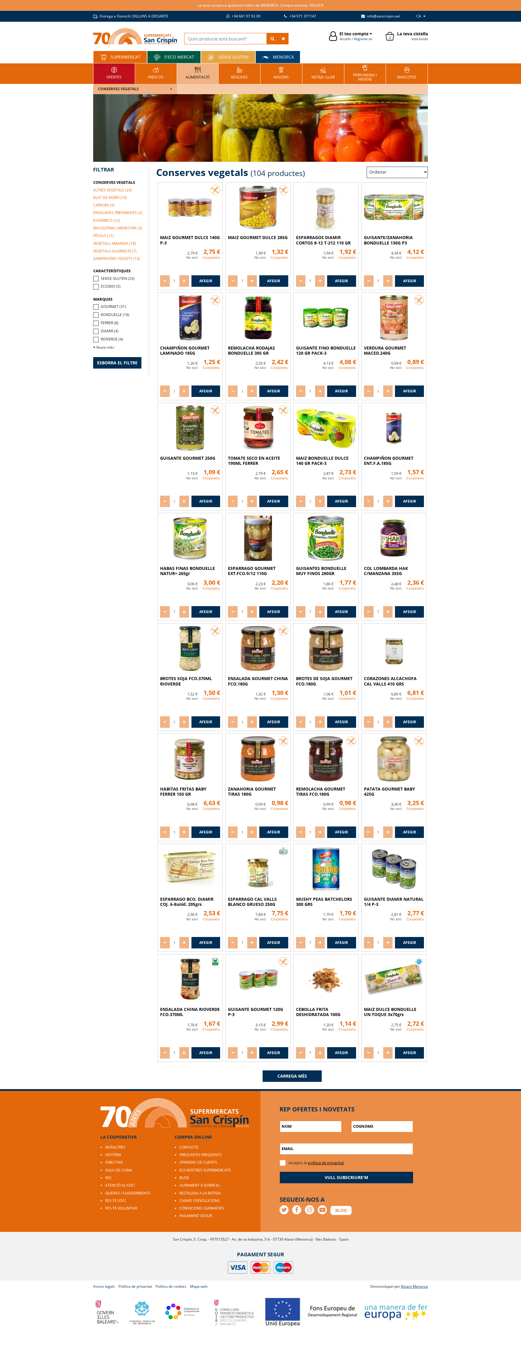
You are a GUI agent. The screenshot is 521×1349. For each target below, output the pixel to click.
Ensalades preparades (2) (117, 212)
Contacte (188, 1147)
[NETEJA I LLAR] (323, 73)
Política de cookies (171, 1286)
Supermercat (125, 57)
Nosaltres (115, 1147)
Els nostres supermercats (205, 1170)
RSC (108, 1177)
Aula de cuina (118, 1170)
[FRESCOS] (156, 73)
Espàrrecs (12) (106, 220)
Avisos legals (104, 1286)
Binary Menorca (414, 1286)
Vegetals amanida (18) (114, 243)
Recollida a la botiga (200, 1193)
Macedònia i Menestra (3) (117, 228)
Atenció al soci (120, 1185)
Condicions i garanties (201, 1208)
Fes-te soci (115, 1200)
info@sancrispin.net (383, 16)
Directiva (114, 1162)
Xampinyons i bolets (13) (116, 258)
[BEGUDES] (239, 73)
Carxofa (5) (104, 205)
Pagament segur (195, 1215)
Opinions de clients (198, 1162)
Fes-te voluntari (121, 1208)
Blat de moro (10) (110, 197)
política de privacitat (326, 1162)
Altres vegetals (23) (112, 190)
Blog (184, 1177)
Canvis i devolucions (199, 1200)
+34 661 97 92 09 (245, 16)
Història (113, 1154)
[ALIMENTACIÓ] (197, 73)
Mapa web (198, 1286)
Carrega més (292, 1076)
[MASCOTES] (407, 73)
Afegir (205, 281)
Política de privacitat (135, 1286)
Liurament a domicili (199, 1185)
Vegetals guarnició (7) (115, 251)
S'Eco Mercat (178, 57)
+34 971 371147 (302, 16)
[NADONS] (281, 73)
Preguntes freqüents (200, 1154)
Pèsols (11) (103, 235)
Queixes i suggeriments (127, 1193)
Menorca (283, 57)
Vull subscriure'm (346, 1177)
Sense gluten (233, 57)
